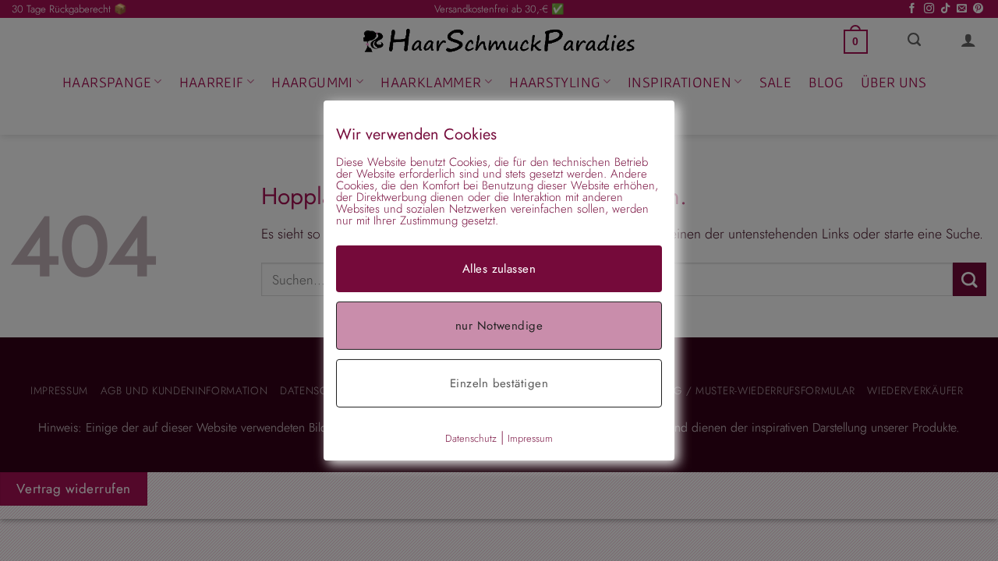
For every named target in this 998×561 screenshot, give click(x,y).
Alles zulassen (499, 268)
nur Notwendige (499, 325)
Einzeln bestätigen (499, 383)
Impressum (530, 438)
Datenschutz (471, 438)
